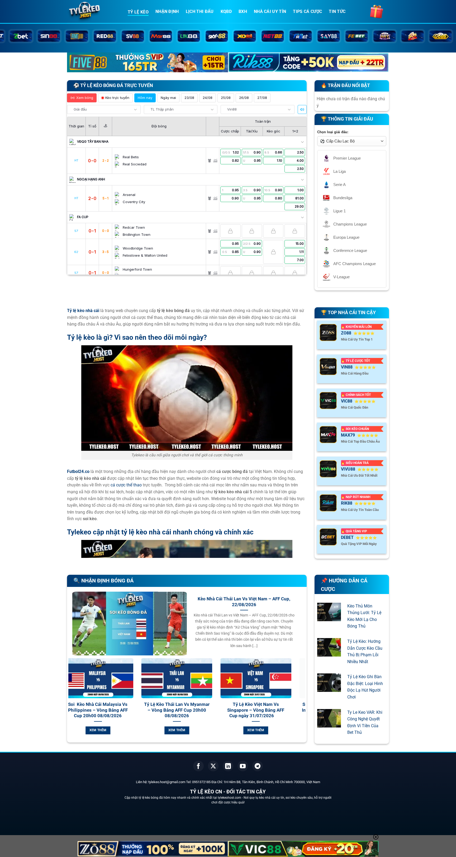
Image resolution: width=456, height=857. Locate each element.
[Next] (302, 702)
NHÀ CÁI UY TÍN (270, 11)
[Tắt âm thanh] (302, 109)
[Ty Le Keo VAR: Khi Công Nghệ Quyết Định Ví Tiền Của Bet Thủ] (329, 723)
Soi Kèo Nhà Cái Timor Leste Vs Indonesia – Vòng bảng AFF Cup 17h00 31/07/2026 (196, 710)
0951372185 (201, 782)
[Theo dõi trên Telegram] (257, 766)
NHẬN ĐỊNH (167, 11)
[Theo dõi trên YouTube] (243, 766)
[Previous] (71, 702)
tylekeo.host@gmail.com (166, 782)
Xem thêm (116, 730)
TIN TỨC (337, 11)
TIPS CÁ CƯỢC (307, 11)
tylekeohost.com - (231, 797)
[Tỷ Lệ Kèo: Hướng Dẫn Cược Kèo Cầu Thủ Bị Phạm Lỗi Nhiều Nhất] (329, 652)
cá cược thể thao (126, 484)
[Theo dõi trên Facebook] (198, 766)
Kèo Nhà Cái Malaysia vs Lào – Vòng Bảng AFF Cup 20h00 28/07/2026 (274, 710)
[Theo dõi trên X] (213, 766)
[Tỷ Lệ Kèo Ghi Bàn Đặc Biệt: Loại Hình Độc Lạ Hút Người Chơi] (329, 688)
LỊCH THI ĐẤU (200, 11)
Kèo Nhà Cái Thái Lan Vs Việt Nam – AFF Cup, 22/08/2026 (244, 601)
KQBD (226, 11)
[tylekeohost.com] (93, 12)
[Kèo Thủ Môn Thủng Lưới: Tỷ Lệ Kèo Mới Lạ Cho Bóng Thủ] (329, 617)
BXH (243, 11)
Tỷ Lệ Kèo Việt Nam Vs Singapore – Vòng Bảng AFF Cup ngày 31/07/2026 (116, 710)
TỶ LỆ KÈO (138, 12)
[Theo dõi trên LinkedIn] (228, 766)
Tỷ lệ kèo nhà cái (83, 310)
